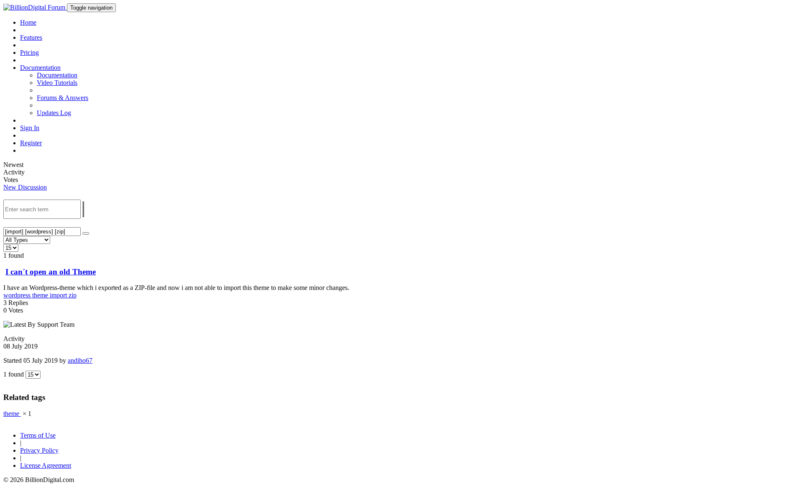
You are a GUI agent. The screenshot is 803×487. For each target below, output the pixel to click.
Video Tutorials (57, 82)
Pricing (29, 52)
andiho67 (80, 360)
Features (31, 37)
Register (31, 142)
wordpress (17, 295)
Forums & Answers (62, 97)
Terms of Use (38, 435)
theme (41, 295)
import (59, 295)
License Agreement (45, 465)
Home (28, 22)
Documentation (57, 75)
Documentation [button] (40, 67)
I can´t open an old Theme (50, 271)
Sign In (29, 127)
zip (73, 295)
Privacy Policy (39, 450)
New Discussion (25, 187)
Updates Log (54, 112)
